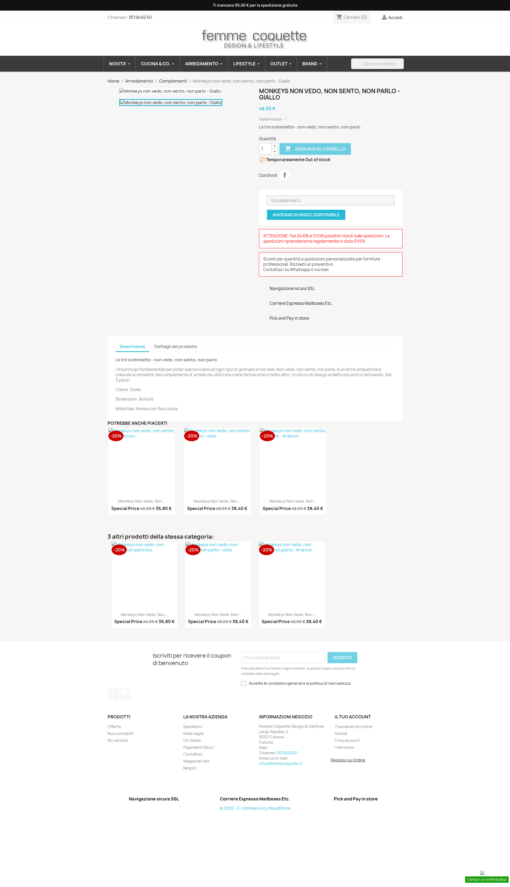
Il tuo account (353, 717)
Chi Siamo (192, 740)
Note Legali (193, 733)
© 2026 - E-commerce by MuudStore (255, 808)
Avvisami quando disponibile (306, 215)
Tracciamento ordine (353, 726)
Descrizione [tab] (132, 346)
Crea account (347, 740)
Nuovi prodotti (120, 733)
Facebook (113, 694)
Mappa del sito (196, 761)
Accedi (341, 733)
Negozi (189, 767)
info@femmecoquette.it (280, 763)
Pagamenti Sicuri (198, 747)
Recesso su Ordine (348, 759)
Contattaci (193, 754)
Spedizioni (192, 726)
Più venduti (118, 740)
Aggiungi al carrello (315, 148)
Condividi (284, 175)
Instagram (125, 694)
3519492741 (140, 17)
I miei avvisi (344, 747)
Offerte (114, 726)
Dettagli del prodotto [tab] (175, 346)
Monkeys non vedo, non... (141, 501)
